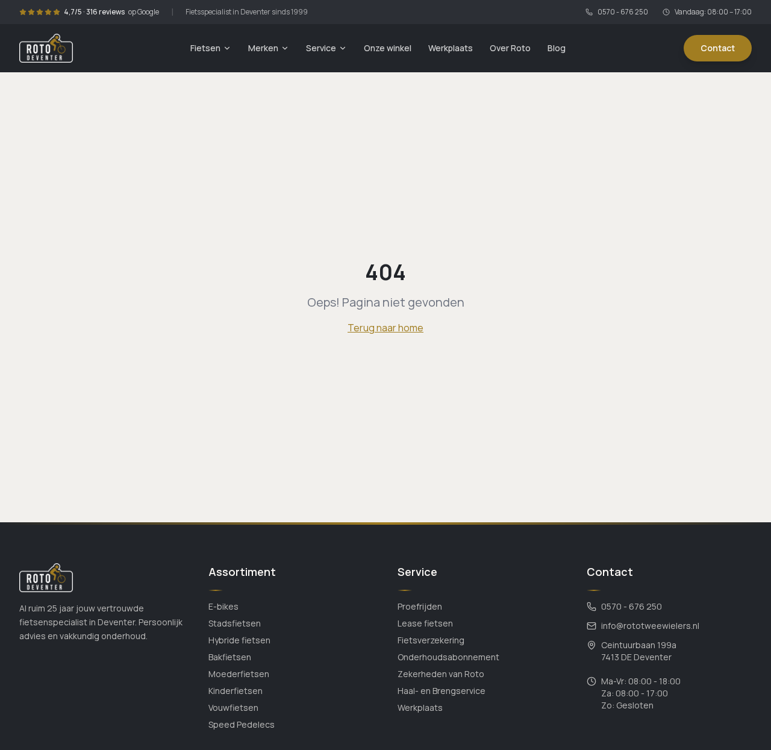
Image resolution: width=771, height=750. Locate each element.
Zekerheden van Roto (441, 674)
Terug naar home (385, 327)
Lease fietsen (425, 623)
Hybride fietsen (239, 640)
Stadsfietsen (234, 623)
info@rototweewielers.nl (650, 625)
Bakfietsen (229, 657)
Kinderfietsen (235, 690)
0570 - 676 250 (623, 12)
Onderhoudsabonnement (448, 657)
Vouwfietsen (233, 707)
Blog (557, 48)
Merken (263, 48)
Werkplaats (450, 48)
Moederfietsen (238, 674)
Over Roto (510, 48)
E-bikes (223, 606)
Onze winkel (387, 48)
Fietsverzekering (431, 640)
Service (321, 48)
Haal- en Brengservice (441, 690)
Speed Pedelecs (241, 724)
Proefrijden (420, 606)
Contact (718, 48)
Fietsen (205, 48)
